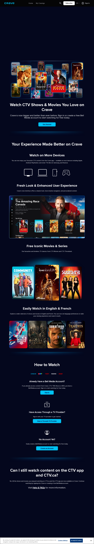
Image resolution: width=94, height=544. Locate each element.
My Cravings (40, 3)
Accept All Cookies (76, 540)
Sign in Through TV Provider (47, 421)
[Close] (91, 540)
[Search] (60, 3)
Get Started (47, 124)
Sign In (47, 392)
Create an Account (47, 448)
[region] (47, 540)
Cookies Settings (63, 540)
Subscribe (69, 3)
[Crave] (9, 3)
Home (31, 3)
